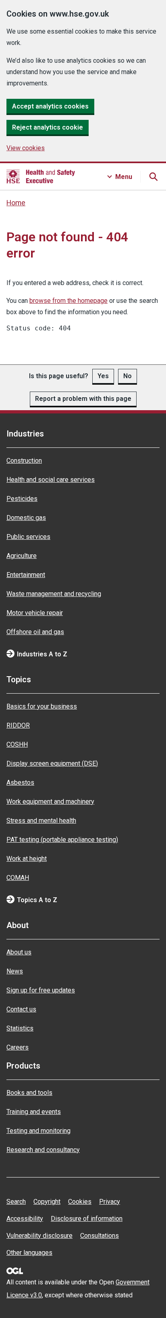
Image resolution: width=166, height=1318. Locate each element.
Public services (28, 537)
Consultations (99, 1235)
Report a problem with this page (83, 398)
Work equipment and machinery (50, 801)
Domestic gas (26, 518)
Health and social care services (50, 479)
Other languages (29, 1252)
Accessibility (24, 1218)
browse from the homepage (68, 300)
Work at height (26, 858)
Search (16, 1201)
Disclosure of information (86, 1218)
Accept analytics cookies (50, 106)
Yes (103, 376)
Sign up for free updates (40, 990)
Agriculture (21, 556)
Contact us (21, 1009)
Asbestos (20, 782)
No (127, 376)
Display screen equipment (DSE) (52, 763)
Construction (24, 460)
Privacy (109, 1201)
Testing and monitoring (38, 1131)
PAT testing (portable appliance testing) (62, 839)
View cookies (25, 148)
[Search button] (153, 176)
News (14, 971)
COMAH (17, 878)
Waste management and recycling (53, 594)
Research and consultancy (43, 1150)
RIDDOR (18, 725)
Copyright (46, 1201)
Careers (17, 1047)
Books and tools (29, 1093)
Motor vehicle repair (34, 613)
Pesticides (21, 499)
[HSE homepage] (40, 176)
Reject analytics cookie (47, 127)
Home (15, 203)
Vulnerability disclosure (39, 1235)
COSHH (17, 744)
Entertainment (25, 575)
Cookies (79, 1201)
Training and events (33, 1112)
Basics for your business (41, 706)
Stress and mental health (41, 820)
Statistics (19, 1028)
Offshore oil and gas (35, 632)
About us (18, 952)
